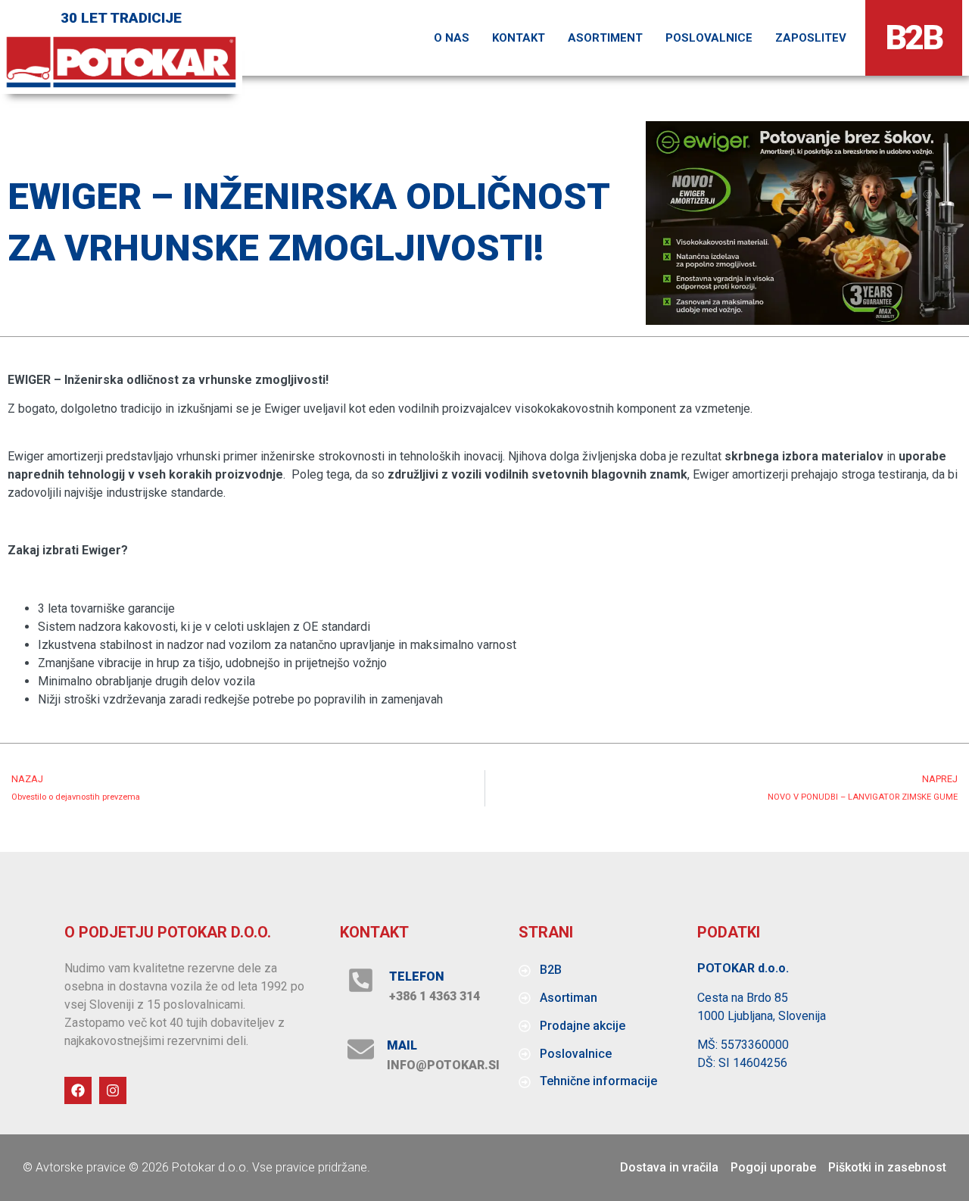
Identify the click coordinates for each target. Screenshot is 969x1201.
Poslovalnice (708, 38)
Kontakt (518, 38)
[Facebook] (78, 1090)
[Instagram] (112, 1090)
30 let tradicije (121, 18)
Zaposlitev (810, 38)
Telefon (416, 976)
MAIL (402, 1045)
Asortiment (605, 38)
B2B (914, 37)
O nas (451, 38)
